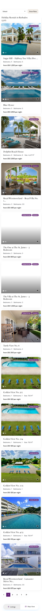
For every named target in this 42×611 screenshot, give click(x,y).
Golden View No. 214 (13, 439)
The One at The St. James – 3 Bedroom (16, 248)
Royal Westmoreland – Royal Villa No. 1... (20, 199)
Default (5, 11)
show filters (33, 11)
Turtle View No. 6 (11, 345)
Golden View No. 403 (13, 532)
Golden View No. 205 (13, 485)
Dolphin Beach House (13, 151)
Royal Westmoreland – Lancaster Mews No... (18, 580)
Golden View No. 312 (13, 392)
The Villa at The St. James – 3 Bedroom (16, 297)
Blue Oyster (8, 105)
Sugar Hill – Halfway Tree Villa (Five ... (20, 58)
